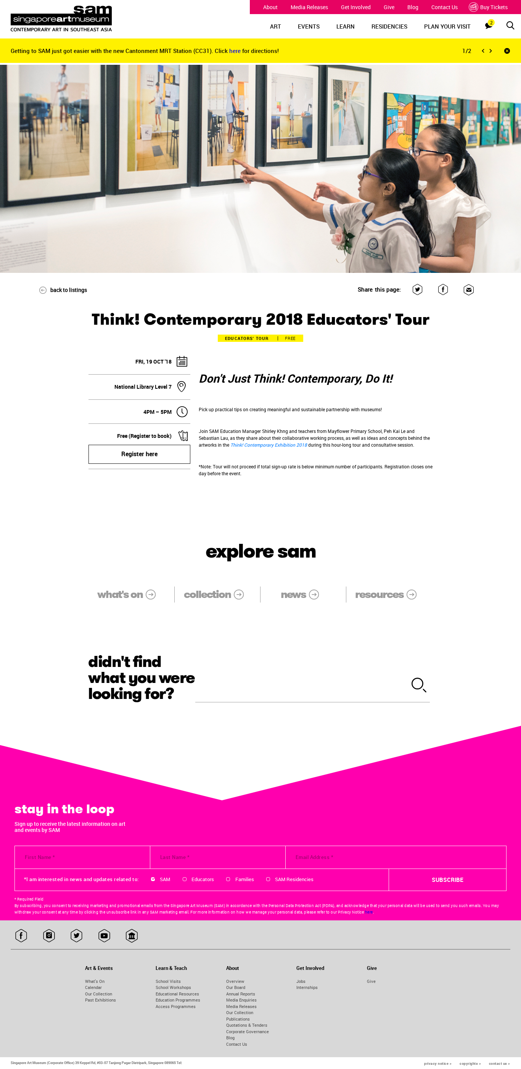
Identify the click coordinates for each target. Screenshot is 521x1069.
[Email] (469, 289)
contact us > (499, 1063)
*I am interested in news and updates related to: (81, 879)
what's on (120, 594)
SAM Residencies (294, 879)
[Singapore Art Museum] (74, 19)
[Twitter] (417, 289)
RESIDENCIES (389, 26)
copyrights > (470, 1063)
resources (379, 594)
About (270, 7)
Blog (412, 7)
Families (244, 879)
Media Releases (309, 7)
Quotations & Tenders (246, 1025)
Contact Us (444, 7)
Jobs (301, 981)
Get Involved (356, 7)
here (235, 50)
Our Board (235, 987)
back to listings (68, 289)
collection (207, 594)
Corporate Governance (247, 1031)
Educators (202, 879)
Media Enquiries (241, 1000)
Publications (238, 1019)
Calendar (93, 987)
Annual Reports (240, 994)
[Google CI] (132, 936)
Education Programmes (178, 1000)
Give (389, 7)
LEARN (345, 26)
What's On (95, 981)
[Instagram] (49, 936)
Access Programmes (176, 1006)
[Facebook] (443, 289)
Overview (235, 981)
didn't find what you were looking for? (141, 678)
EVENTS (309, 26)
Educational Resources (177, 994)
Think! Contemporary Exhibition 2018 (268, 445)
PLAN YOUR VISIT (447, 26)
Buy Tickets (494, 7)
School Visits (168, 981)
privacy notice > (438, 1063)
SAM (165, 879)
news (293, 594)
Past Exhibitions (100, 1000)
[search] (419, 685)
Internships (307, 987)
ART (275, 26)
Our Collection (98, 994)
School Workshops (173, 987)
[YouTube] (104, 936)
